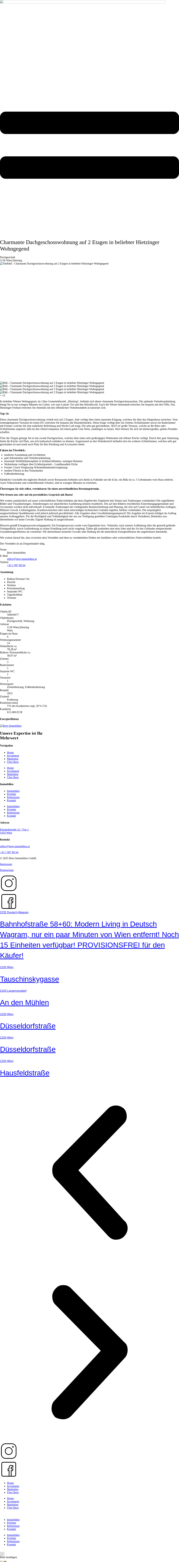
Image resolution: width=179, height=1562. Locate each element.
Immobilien (13, 790)
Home (10, 752)
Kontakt (11, 800)
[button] (89, 1173)
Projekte (11, 794)
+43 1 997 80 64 (16, 565)
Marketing (12, 758)
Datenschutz (7, 870)
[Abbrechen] (1, 1561)
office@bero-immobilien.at (22, 558)
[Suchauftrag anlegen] (4, 1561)
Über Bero (13, 761)
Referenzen (13, 797)
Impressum (6, 864)
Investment (13, 755)
